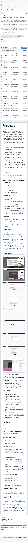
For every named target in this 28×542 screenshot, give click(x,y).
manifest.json (5, 86)
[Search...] (26, 13)
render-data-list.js (6, 105)
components (5, 55)
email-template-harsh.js (8, 77)
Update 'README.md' (15, 103)
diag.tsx (4, 74)
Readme (4, 39)
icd (3, 4)
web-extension (10, 37)
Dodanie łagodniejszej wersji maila (18, 79)
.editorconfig (5, 62)
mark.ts (4, 89)
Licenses (15, 540)
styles (4, 60)
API (19, 540)
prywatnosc (20, 36)
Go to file (15, 47)
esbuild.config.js (6, 81)
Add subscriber (14, 60)
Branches (14, 45)
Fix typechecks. (14, 91)
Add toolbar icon (14, 67)
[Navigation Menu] (26, 1)
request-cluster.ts (6, 108)
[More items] (26, 9)
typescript (3, 37)
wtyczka (16, 37)
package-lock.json (7, 98)
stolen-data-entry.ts (7, 112)
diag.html (5, 72)
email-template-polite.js (8, 79)
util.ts (4, 117)
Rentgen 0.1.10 (5, 519)
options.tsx (5, 96)
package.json (5, 100)
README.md (5, 103)
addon (2, 36)
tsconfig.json (5, 115)
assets (4, 53)
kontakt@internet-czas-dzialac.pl (14, 234)
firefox (6, 36)
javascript (11, 36)
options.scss (5, 93)
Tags (23, 45)
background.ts (6, 69)
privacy (15, 36)
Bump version (11, 50)
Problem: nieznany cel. (16, 72)
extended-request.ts (7, 84)
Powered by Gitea (6, 537)
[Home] (2, 1)
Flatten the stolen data (16, 89)
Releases (3, 517)
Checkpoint (13, 69)
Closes (19, 91)
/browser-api (6, 57)
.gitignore (5, 65)
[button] (10, 48)
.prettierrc (5, 67)
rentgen (7, 4)
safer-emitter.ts (6, 110)
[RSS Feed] (2, 7)
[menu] (10, 540)
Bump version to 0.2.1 (15, 98)
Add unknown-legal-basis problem (18, 110)
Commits (6, 45)
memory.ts (5, 91)
